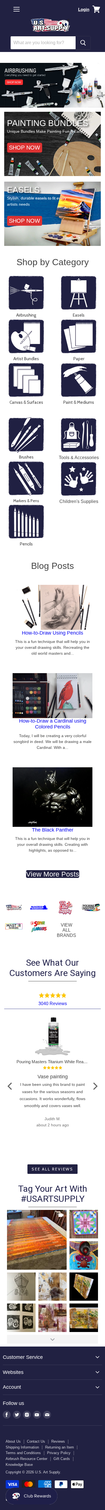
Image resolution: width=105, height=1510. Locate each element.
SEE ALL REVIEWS (52, 1169)
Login (83, 9)
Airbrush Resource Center (26, 1459)
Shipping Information (22, 1447)
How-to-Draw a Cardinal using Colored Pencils (52, 724)
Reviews (58, 1441)
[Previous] (10, 1086)
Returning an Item (59, 1447)
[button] (49, 104)
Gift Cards (61, 1459)
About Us (13, 1441)
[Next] (94, 1086)
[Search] (83, 42)
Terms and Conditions (23, 1453)
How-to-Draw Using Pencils (52, 633)
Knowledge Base (19, 1464)
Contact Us (36, 1441)
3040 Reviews (52, 1003)
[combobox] (43, 42)
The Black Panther (52, 830)
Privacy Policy (59, 1453)
